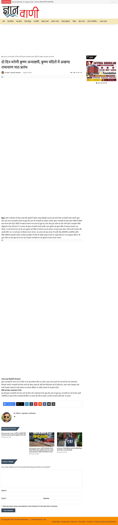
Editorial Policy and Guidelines (105, 522)
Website (46, 498)
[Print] (53, 404)
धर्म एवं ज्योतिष (91, 21)
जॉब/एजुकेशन (65, 21)
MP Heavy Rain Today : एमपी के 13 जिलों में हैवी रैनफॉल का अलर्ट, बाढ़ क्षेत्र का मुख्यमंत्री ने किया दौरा (13, 434)
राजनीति (36, 21)
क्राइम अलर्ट (45, 21)
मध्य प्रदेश (19, 21)
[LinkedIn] (27, 404)
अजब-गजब (103, 21)
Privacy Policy (65, 522)
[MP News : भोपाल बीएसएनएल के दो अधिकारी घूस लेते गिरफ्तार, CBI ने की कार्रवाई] (69, 439)
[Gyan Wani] (20, 11)
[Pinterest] (36, 404)
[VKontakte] (44, 404)
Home (5, 57)
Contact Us (90, 522)
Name (4, 491)
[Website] (14, 416)
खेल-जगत (82, 21)
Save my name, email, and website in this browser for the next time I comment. (30, 506)
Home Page (56, 522)
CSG (44, 519)
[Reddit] (40, 404)
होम (4, 21)
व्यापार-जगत (55, 21)
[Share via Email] (49, 404)
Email (3, 498)
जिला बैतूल (27, 21)
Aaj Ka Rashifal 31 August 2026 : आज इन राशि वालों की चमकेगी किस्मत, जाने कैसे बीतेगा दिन (39, 2)
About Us (74, 522)
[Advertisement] (59, 40)
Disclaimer (82, 522)
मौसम (74, 21)
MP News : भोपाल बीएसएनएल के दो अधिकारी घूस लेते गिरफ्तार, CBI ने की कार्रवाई (69, 449)
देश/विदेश (10, 21)
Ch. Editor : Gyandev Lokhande (13, 72)
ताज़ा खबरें (11, 57)
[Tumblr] (31, 404)
